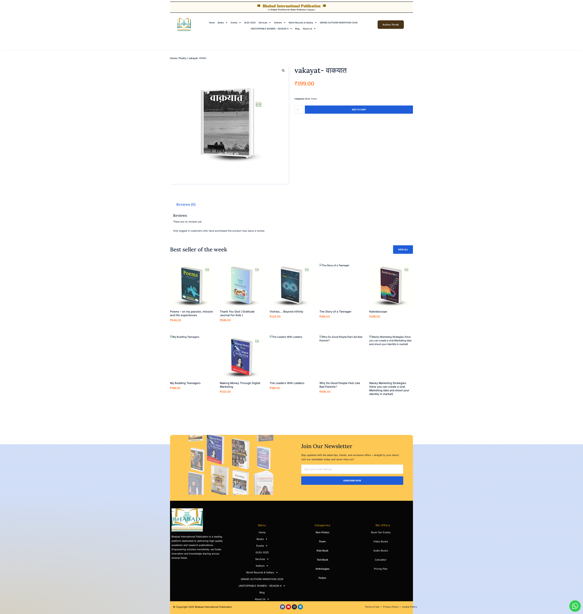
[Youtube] (288, 606)
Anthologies (322, 568)
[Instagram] (294, 606)
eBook (307, 99)
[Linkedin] (300, 606)
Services (263, 22)
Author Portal (391, 24)
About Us (307, 28)
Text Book (322, 559)
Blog (297, 28)
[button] (283, 70)
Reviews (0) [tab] (185, 204)
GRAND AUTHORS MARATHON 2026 (339, 22)
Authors (278, 22)
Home (212, 22)
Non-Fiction (322, 532)
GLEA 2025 (250, 22)
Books (221, 22)
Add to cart (359, 109)
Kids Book (322, 550)
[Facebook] (282, 606)
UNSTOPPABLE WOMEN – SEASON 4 (269, 28)
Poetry (182, 58)
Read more (378, 399)
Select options (180, 326)
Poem (322, 541)
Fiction (322, 577)
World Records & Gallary (301, 22)
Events (234, 22)
